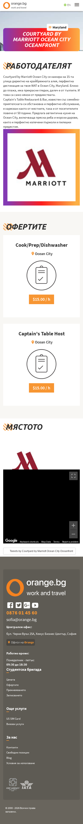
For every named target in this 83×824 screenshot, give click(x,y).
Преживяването (16, 690)
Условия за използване (20, 763)
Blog (9, 758)
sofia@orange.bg (21, 619)
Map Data (46, 542)
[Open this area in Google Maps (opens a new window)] (11, 540)
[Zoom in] (73, 525)
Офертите (12, 685)
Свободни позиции (17, 752)
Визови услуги (15, 724)
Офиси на (20, 642)
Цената (10, 679)
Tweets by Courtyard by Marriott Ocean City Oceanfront (41, 551)
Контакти (12, 747)
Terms (56, 542)
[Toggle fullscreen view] (73, 476)
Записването (14, 695)
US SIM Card (13, 718)
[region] (41, 506)
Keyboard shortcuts (29, 542)
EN (67, 5)
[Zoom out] (73, 534)
